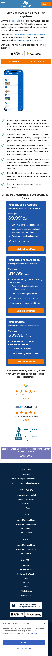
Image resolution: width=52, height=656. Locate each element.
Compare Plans (26, 533)
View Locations (38, 61)
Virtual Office (26, 529)
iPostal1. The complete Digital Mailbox (26, 4)
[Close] (44, 623)
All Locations (26, 475)
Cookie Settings (24, 649)
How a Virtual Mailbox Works (26, 495)
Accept (24, 642)
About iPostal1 (26, 570)
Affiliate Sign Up (26, 591)
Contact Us (26, 565)
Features (26, 504)
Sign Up (45, 4)
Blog (26, 578)
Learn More (26, 456)
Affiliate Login (26, 595)
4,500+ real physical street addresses (30, 34)
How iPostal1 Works (26, 499)
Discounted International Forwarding (26, 483)
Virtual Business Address (26, 524)
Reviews (26, 582)
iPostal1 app (14, 21)
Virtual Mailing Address (26, 520)
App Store (24, 40)
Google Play (37, 40)
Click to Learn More (26, 249)
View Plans (13, 61)
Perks (26, 587)
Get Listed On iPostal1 (26, 574)
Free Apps (26, 508)
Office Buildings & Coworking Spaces (25, 479)
